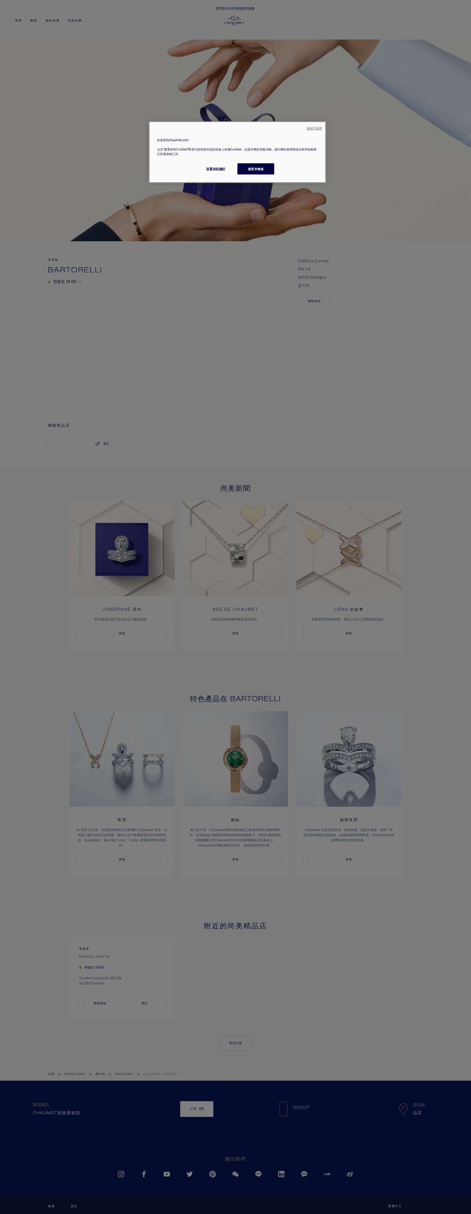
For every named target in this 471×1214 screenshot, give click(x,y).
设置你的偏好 (215, 169)
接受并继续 (256, 169)
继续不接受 (314, 128)
